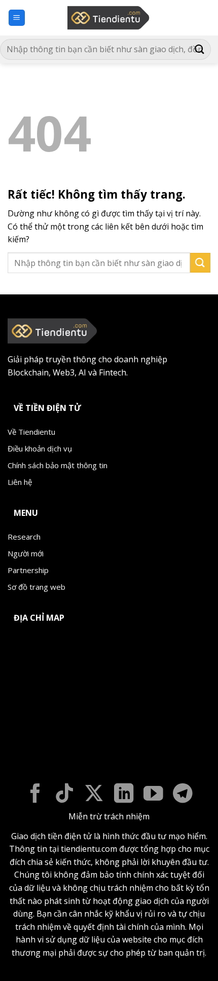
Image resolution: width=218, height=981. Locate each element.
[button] (17, 18)
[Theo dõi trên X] (94, 795)
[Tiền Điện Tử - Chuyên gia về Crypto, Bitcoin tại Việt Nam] (109, 18)
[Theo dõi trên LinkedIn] (124, 795)
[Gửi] (200, 49)
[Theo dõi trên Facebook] (35, 795)
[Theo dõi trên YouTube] (153, 795)
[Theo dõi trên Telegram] (183, 795)
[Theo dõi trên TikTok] (65, 795)
